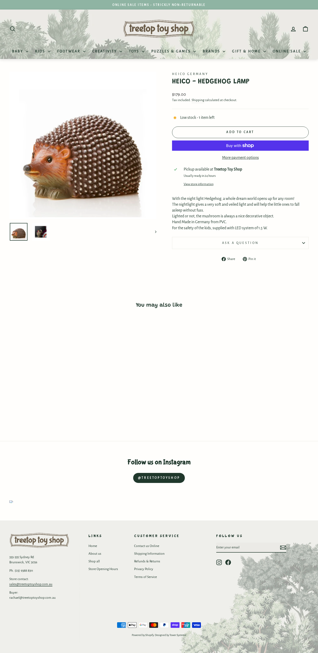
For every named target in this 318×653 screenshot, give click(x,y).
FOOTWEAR (69, 51)
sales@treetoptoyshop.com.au (30, 584)
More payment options (240, 158)
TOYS (135, 51)
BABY (18, 51)
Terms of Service (145, 577)
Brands (212, 51)
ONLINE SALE (287, 51)
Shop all (94, 561)
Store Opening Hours (103, 569)
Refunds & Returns (147, 561)
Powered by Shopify (143, 635)
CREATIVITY (105, 51)
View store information (198, 184)
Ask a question (240, 243)
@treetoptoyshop (159, 477)
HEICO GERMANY (190, 74)
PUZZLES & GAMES (171, 51)
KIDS (41, 51)
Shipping (198, 100)
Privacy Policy (143, 569)
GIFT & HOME (247, 51)
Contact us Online (146, 546)
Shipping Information (149, 553)
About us (94, 553)
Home (92, 546)
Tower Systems (177, 635)
